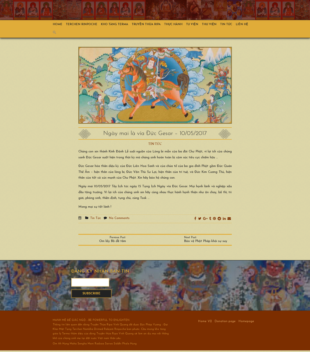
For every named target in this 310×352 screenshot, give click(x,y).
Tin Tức (226, 24)
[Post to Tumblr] (210, 219)
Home (57, 24)
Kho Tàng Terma (114, 24)
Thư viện (209, 24)
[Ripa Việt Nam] (146, 10)
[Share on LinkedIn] (224, 219)
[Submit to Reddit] (219, 219)
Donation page (225, 321)
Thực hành (173, 24)
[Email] (229, 219)
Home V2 (205, 321)
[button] (56, 33)
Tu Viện (192, 24)
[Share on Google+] (205, 219)
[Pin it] (214, 219)
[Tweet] (199, 219)
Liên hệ (242, 24)
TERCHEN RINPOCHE (81, 24)
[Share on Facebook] (195, 219)
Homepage (246, 321)
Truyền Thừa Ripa (146, 24)
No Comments (119, 218)
